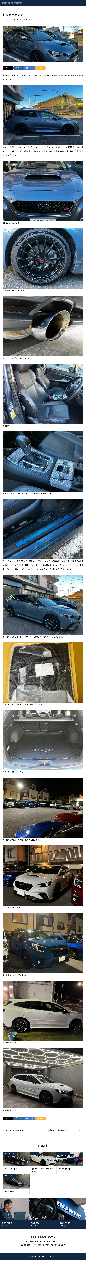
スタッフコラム (25, 20)
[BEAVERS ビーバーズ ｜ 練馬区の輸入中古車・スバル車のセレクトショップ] (12, 3)
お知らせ (15, 20)
